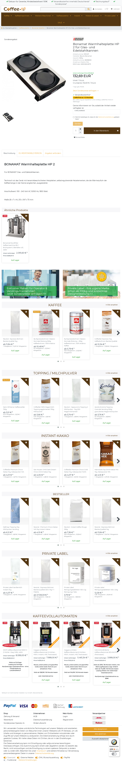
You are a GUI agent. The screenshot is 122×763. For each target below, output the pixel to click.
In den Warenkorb (101, 131)
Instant (77, 16)
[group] (76, 323)
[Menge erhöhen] (80, 129)
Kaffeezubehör (63, 16)
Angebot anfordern (53, 153)
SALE (60, 23)
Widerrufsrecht (39, 723)
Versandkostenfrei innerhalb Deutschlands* (72, 1)
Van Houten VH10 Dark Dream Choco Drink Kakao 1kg (45, 471)
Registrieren (68, 720)
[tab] (9, 153)
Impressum (41, 751)
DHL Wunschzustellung (49, 757)
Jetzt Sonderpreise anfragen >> (86, 91)
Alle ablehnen (100, 734)
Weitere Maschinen (43, 16)
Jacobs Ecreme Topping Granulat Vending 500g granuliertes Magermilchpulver (106, 409)
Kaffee (7, 16)
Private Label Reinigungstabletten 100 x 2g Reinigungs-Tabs (75, 590)
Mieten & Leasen (93, 16)
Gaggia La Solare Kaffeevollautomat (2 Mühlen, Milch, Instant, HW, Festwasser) (75, 652)
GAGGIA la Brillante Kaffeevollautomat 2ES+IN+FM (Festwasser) (106, 652)
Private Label (110, 16)
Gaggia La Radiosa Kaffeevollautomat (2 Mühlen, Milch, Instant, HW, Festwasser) (45, 652)
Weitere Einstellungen (27, 760)
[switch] (114, 754)
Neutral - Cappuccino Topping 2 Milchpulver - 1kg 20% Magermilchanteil (76, 409)
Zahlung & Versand (11, 716)
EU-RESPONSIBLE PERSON (30, 153)
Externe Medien (27, 757)
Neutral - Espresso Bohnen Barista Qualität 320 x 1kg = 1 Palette (44, 590)
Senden (78, 124)
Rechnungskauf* (102, 1)
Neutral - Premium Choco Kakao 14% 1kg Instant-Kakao (46, 528)
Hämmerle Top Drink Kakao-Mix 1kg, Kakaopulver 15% (106, 471)
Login (65, 716)
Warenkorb (8, 720)
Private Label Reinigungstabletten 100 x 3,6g (106, 589)
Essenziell (11, 757)
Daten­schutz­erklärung (44, 753)
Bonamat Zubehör (38, 28)
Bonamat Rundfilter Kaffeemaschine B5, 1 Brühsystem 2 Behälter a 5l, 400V (13, 246)
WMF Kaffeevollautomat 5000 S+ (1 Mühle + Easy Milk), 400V (15, 651)
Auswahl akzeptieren (100, 739)
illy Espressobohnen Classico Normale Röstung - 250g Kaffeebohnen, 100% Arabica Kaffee (74, 342)
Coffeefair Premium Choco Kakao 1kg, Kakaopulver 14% (13, 471)
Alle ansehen (112, 305)
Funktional (11, 760)
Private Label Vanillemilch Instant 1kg (12, 589)
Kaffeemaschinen (22, 16)
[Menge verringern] (80, 132)
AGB (35, 716)
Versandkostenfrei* (83, 95)
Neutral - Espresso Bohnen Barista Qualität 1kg (13, 340)
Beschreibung (9, 153)
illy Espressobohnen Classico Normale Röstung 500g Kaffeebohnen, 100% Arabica (44, 341)
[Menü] (118, 739)
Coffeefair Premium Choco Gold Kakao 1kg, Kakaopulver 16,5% (76, 471)
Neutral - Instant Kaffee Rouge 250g (75, 528)
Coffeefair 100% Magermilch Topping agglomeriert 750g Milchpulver (44, 409)
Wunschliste (80, 137)
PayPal (67, 757)
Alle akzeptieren (100, 729)
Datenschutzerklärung (42, 720)
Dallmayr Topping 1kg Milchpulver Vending (11, 528)
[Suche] (88, 9)
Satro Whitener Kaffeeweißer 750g (14, 408)
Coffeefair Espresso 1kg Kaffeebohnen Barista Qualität (106, 340)
